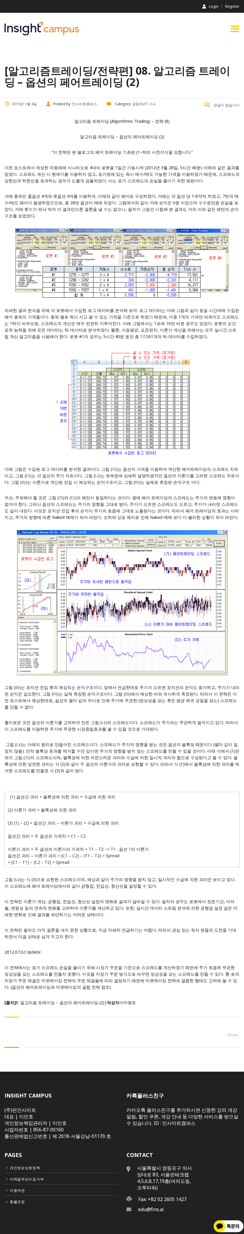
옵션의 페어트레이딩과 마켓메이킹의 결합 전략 (56, 987)
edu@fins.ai (151, 1209)
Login (213, 6)
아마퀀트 (127, 1002)
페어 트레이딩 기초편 (115, 152)
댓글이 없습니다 (226, 105)
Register (232, 6)
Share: (233, 1034)
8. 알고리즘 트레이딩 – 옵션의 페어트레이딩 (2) (60, 1002)
